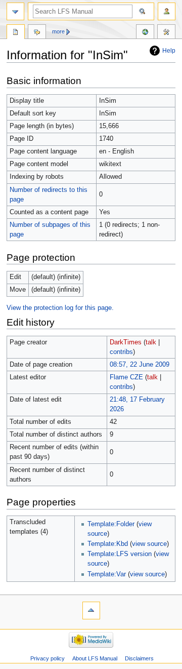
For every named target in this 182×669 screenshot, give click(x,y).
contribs (121, 352)
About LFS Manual (94, 658)
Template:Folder (110, 524)
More (58, 31)
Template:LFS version (119, 554)
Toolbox (166, 33)
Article (15, 33)
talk (151, 342)
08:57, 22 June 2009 (139, 364)
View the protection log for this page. (60, 307)
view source (149, 543)
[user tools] (166, 11)
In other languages (145, 33)
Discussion (37, 33)
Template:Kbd (107, 543)
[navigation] (15, 11)
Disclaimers (139, 658)
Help (168, 50)
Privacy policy (47, 658)
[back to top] (91, 610)
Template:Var (106, 574)
